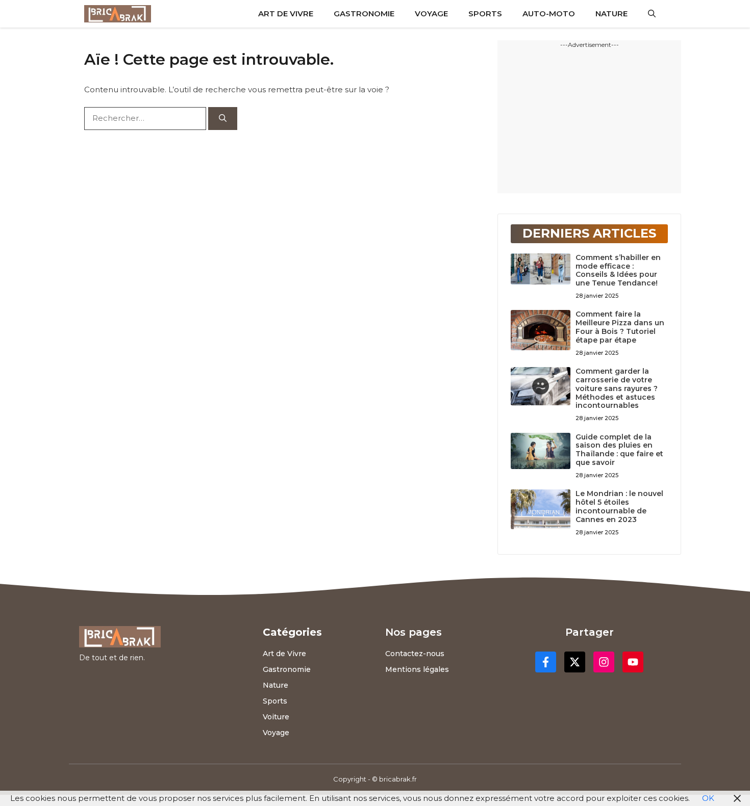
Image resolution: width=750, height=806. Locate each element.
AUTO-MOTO (548, 13)
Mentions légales (417, 669)
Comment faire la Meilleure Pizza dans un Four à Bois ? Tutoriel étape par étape (620, 326)
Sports (275, 701)
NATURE (611, 13)
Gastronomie (287, 669)
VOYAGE (431, 13)
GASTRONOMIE (364, 13)
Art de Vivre (284, 653)
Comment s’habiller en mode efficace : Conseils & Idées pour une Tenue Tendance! (618, 270)
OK (708, 798)
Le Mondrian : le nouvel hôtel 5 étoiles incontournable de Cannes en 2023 (619, 506)
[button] (652, 14)
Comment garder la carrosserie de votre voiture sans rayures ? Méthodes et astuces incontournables (617, 388)
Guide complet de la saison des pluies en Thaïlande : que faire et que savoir (619, 449)
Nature (275, 685)
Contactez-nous (414, 653)
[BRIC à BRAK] (117, 14)
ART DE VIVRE (285, 13)
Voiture (276, 716)
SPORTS (485, 13)
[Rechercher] (222, 118)
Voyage (276, 732)
